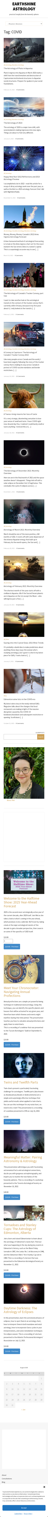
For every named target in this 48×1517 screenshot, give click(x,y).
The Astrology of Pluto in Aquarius (18, 68)
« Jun (23, 1409)
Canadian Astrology (18, 231)
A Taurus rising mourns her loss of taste (20, 414)
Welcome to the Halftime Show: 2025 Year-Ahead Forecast (21, 902)
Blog (3, 1482)
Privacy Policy (28, 1514)
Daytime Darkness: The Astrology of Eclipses (20, 1310)
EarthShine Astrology (24, 6)
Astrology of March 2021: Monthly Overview (22, 529)
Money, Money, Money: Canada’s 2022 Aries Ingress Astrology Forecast (21, 235)
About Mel (11, 800)
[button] (44, 1487)
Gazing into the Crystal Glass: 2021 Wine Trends (24, 642)
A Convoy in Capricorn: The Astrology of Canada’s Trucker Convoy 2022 (20, 353)
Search (40, 737)
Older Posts (40, 733)
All (4, 65)
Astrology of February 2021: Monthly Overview (23, 586)
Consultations (7, 1478)
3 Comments (20, 314)
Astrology (8, 65)
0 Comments (20, 90)
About (4, 1475)
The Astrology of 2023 (13, 123)
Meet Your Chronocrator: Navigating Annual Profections (21, 992)
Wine (7, 639)
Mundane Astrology (18, 65)
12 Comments (20, 376)
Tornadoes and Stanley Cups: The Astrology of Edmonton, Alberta (20, 1229)
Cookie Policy (18, 1514)
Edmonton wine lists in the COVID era (19, 699)
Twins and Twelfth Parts (21, 1082)
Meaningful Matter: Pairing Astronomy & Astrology (23, 1159)
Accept (24, 1508)
